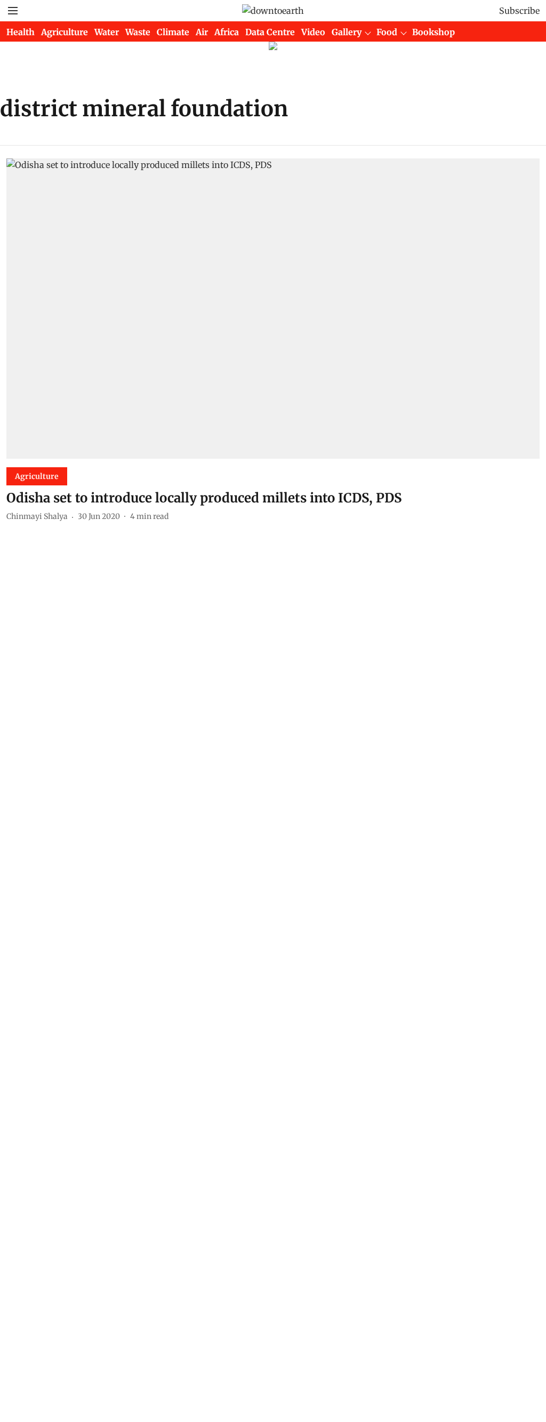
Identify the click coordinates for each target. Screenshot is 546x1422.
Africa (226, 32)
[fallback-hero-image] (273, 308)
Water (106, 32)
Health (20, 32)
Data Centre (270, 32)
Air (202, 32)
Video (313, 32)
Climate (173, 32)
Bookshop (433, 32)
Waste (137, 32)
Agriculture (64, 32)
